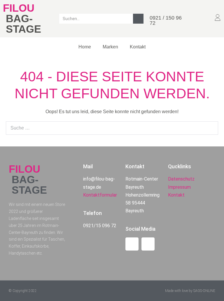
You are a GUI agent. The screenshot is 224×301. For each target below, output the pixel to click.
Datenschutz (181, 179)
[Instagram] (148, 244)
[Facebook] (132, 244)
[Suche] (138, 19)
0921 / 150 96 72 (166, 20)
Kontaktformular (100, 195)
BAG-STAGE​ (23, 24)
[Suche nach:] (112, 127)
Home (84, 46)
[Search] (210, 128)
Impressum (179, 187)
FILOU (18, 8)
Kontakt (138, 46)
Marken (110, 46)
